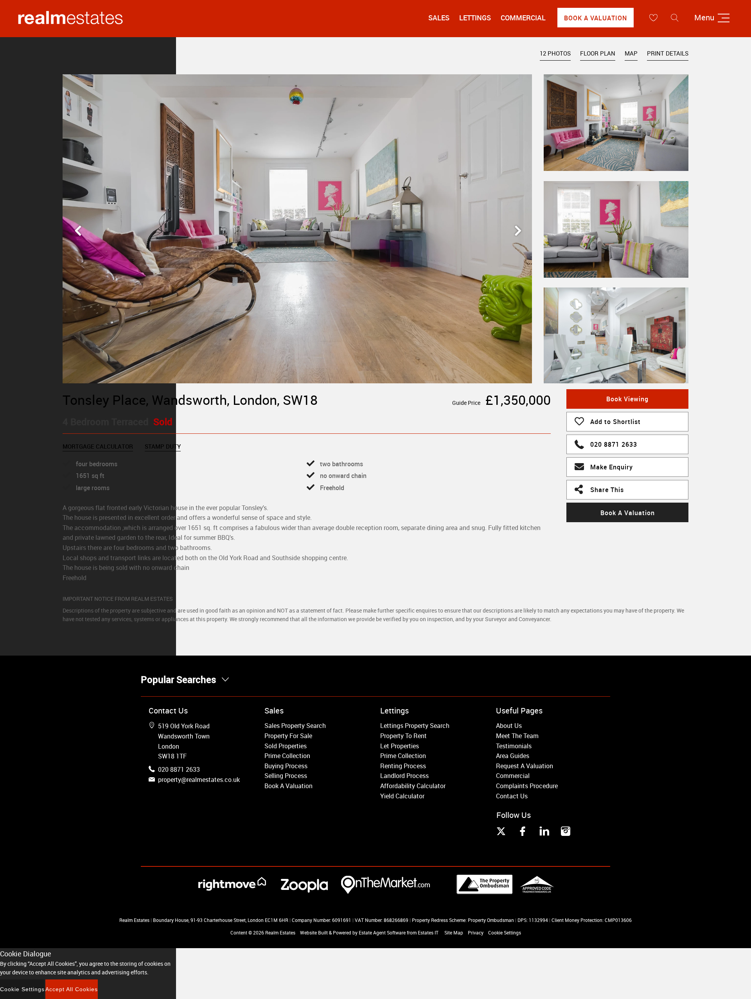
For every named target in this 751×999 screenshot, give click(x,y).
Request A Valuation (524, 766)
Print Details (667, 53)
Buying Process (285, 766)
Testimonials (514, 746)
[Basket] (653, 17)
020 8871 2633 (613, 444)
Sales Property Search (295, 725)
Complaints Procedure (527, 786)
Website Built (314, 932)
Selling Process (285, 775)
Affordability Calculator (413, 786)
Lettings (475, 17)
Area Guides (512, 755)
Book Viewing (627, 399)
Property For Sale (288, 735)
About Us (509, 725)
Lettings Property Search (414, 725)
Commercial (523, 17)
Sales (438, 17)
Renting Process (403, 766)
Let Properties (399, 746)
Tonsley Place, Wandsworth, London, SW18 (190, 400)
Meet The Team (517, 735)
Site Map (453, 932)
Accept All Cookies (71, 989)
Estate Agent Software (382, 932)
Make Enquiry (611, 467)
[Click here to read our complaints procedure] (505, 892)
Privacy (475, 932)
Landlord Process (404, 775)
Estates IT (428, 932)
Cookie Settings (504, 932)
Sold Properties (285, 746)
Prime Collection (287, 755)
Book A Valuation (595, 18)
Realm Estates (280, 932)
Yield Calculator (402, 796)
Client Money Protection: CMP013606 (592, 920)
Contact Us (512, 796)
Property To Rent (403, 735)
